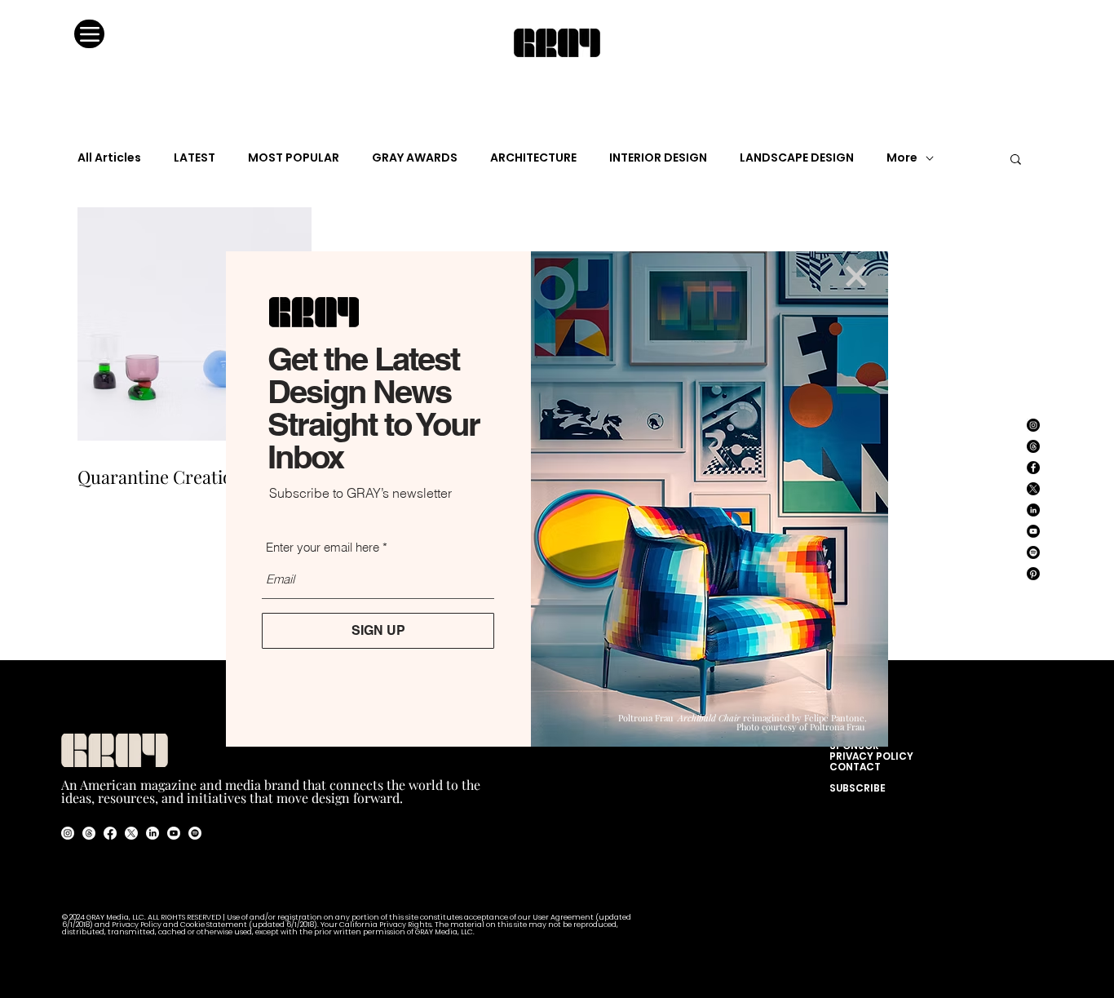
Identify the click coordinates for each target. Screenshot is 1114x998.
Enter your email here (322, 547)
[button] (856, 276)
